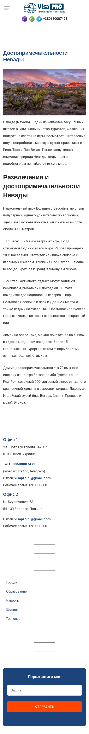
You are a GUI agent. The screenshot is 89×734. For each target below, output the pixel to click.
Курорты (13, 600)
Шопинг (12, 610)
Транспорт (14, 619)
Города (11, 582)
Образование (16, 591)
